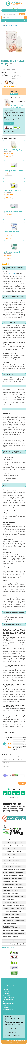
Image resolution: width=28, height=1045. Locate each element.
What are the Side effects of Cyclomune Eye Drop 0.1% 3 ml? (12, 452)
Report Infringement (8, 1003)
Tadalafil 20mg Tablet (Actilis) (10, 849)
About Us (5, 980)
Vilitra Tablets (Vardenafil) (9, 923)
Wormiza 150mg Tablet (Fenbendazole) (13, 872)
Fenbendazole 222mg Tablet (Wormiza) (13, 878)
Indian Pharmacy (7, 995)
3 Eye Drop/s (8, 115)
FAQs (4, 987)
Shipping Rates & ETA (8, 1009)
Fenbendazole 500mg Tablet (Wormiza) (13, 875)
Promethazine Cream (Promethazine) (12, 866)
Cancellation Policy (8, 999)
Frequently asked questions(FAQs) (13, 624)
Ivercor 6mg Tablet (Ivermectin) (11, 858)
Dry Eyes (15, 25)
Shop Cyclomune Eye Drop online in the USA (13, 268)
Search (22, 14)
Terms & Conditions (8, 982)
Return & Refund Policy (9, 986)
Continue (22, 783)
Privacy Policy (6, 984)
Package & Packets (8, 1011)
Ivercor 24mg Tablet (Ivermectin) (11, 890)
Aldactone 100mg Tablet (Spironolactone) (13, 905)
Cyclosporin (11, 273)
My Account (6, 1007)
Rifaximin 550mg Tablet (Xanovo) (11, 855)
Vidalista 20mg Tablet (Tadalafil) (11, 893)
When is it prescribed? (9, 322)
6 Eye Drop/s (8, 119)
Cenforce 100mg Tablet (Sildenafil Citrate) (13, 920)
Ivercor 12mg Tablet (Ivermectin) (11, 941)
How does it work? (8, 374)
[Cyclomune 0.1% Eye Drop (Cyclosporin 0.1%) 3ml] (7, 102)
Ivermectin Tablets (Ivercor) (10, 863)
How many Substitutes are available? (14, 612)
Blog (4, 1013)
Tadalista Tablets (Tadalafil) (10, 902)
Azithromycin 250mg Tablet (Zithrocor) (13, 846)
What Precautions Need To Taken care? (12, 485)
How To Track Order (8, 997)
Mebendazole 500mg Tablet (10, 881)
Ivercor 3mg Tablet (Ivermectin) (11, 860)
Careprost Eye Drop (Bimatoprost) (11, 917)
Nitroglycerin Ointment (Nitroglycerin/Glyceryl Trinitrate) (11, 926)
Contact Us (6, 989)
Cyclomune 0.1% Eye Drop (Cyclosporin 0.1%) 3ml (14, 90)
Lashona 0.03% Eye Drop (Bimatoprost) (12, 843)
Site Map (5, 1001)
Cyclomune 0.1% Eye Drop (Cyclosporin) (14, 27)
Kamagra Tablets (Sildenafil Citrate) (12, 911)
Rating (5, 759)
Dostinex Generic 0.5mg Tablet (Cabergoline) (10, 937)
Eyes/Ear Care (8, 25)
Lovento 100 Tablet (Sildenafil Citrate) (12, 852)
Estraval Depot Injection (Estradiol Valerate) (14, 869)
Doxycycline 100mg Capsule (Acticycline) (13, 944)
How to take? (6, 386)
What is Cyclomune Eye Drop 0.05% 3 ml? (13, 297)
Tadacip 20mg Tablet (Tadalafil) (11, 914)
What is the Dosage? (9, 409)
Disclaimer (6, 993)
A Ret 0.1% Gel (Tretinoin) (9, 899)
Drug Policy (6, 1005)
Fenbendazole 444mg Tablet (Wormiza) (13, 884)
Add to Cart (8, 123)
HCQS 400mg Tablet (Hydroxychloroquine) (14, 933)
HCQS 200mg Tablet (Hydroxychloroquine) (13, 930)
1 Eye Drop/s (8, 112)
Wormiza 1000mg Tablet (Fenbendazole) (13, 887)
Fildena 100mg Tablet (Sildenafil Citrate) (13, 896)
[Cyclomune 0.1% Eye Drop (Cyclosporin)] (14, 41)
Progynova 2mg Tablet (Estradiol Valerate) (13, 908)
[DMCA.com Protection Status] (14, 952)
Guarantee (6, 991)
